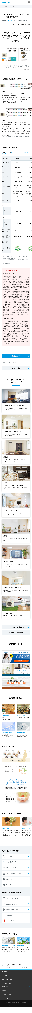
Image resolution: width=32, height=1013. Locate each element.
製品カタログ (16, 356)
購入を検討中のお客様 (7, 979)
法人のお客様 (5, 975)
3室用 (9, 152)
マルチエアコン (6, 965)
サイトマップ (5, 998)
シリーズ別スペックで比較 (20, 20)
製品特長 (4, 20)
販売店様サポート (6, 986)
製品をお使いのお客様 (7, 983)
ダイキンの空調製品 (11, 964)
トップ (3, 964)
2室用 (4, 152)
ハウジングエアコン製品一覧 (16, 627)
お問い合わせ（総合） (7, 994)
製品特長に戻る (16, 368)
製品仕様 (10, 20)
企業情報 (4, 990)
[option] (8, 944)
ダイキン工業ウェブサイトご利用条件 (12, 1002)
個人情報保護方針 (24, 1002)
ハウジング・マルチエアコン (23, 964)
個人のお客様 (5, 971)
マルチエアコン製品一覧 (16, 632)
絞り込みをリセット (25, 152)
